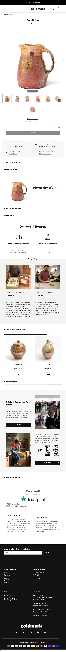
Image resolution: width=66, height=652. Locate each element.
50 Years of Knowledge (33, 2)
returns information (10, 601)
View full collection (10, 332)
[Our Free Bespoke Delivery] (18, 277)
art (5, 574)
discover (7, 582)
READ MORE (18, 424)
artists (6, 572)
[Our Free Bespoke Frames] (47, 277)
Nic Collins (34, 23)
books (6, 577)
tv (5, 581)
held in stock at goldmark (47, 146)
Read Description (32, 119)
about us (7, 579)
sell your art (37, 578)
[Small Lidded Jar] (18, 349)
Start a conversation (15, 146)
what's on (7, 578)
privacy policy (8, 597)
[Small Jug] (7, 98)
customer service (38, 572)
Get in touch (13, 154)
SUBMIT (47, 552)
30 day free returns (45, 154)
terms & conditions (10, 598)
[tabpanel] (18, 244)
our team (36, 575)
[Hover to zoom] (32, 60)
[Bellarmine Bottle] (48, 349)
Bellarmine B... (48, 368)
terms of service (9, 595)
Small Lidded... (18, 368)
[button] (6, 8)
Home (6, 14)
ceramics (7, 575)
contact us (36, 577)
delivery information (10, 599)
